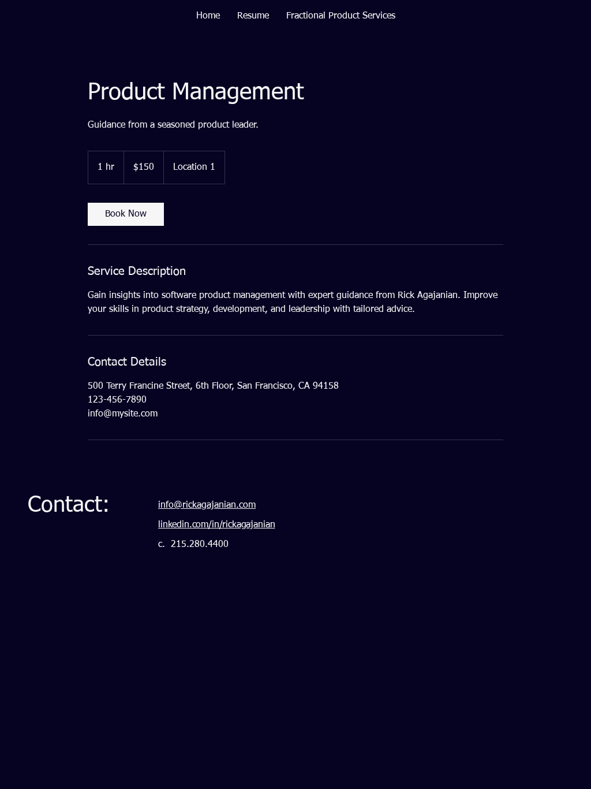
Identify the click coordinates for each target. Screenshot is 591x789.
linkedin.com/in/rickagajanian (216, 525)
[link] (126, 214)
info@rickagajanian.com (207, 505)
